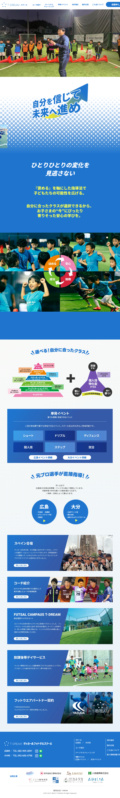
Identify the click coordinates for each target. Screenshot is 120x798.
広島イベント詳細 (43, 457)
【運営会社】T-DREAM (60, 790)
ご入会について (113, 750)
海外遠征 (110, 740)
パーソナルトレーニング (85, 753)
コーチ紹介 (79, 747)
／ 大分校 (86, 742)
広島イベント (80, 759)
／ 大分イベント (94, 759)
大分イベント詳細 (77, 457)
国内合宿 (110, 745)
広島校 (78, 742)
